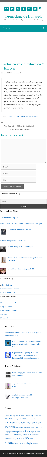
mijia (17, 427)
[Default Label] (24, 9)
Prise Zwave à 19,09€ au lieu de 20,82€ (19, 126)
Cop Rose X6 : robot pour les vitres (17, 129)
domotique (10, 422)
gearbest (34, 422)
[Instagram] (18, 9)
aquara (27, 415)
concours (22, 418)
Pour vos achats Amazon (9, 288)
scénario (12, 435)
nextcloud (27, 427)
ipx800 (40, 423)
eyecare (25, 422)
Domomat (4, 318)
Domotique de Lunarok (23, 16)
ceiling (16, 419)
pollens (26, 431)
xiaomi (10, 442)
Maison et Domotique (8, 310)
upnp (10, 438)
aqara (21, 415)
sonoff (29, 435)
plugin (19, 431)
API (11, 415)
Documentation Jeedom (9, 303)
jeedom (10, 426)
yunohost (35, 443)
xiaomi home (19, 443)
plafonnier (13, 431)
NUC (33, 427)
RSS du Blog (7, 285)
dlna (30, 419)
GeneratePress (39, 453)
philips (7, 432)
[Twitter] (12, 9)
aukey (31, 415)
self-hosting (18, 434)
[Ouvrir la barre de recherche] (43, 28)
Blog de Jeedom (6, 306)
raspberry (33, 432)
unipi (6, 438)
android (7, 415)
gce (30, 423)
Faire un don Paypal (7, 292)
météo (21, 427)
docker (34, 419)
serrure (25, 435)
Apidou (15, 415)
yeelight (28, 443)
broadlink (9, 418)
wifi (31, 438)
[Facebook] (6, 9)
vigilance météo (21, 438)
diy (27, 419)
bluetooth (37, 415)
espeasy (17, 423)
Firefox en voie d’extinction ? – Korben (23, 116)
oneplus (39, 427)
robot (38, 432)
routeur (7, 435)
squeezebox (35, 434)
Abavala (3, 314)
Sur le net (7, 122)
